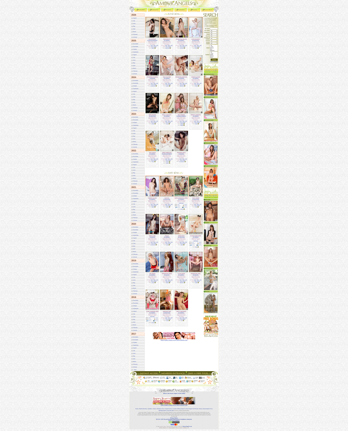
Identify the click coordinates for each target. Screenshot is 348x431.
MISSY (153, 206)
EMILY (153, 48)
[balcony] (214, 48)
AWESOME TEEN (167, 311)
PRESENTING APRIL (196, 273)
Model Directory (143, 408)
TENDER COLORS (152, 197)
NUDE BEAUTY (166, 39)
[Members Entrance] (173, 375)
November (135, 46)
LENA (167, 320)
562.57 (200, 243)
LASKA (167, 85)
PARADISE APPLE (181, 152)
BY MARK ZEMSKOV (181, 116)
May (134, 26)
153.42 (157, 320)
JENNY (167, 161)
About (200, 408)
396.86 (185, 205)
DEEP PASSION (152, 114)
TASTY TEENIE (195, 197)
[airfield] (214, 54)
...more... (135, 369)
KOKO (196, 123)
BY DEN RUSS (195, 40)
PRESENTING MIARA (167, 273)
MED (154, 45)
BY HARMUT (167, 40)
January (135, 37)
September (135, 52)
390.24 (179, 207)
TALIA (153, 161)
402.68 (157, 319)
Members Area (160, 408)
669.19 (193, 243)
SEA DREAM (152, 273)
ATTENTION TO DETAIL (152, 76)
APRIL (196, 282)
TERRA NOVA (181, 235)
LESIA (182, 244)
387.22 (150, 320)
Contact (175, 408)
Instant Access (168, 408)
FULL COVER (153, 46)
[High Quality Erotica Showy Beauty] (174, 404)
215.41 (200, 245)
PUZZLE (167, 235)
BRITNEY (182, 282)
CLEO (167, 244)
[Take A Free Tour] (198, 375)
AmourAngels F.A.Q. (208, 408)
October (135, 49)
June (134, 23)
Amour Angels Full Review (191, 408)
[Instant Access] (149, 375)
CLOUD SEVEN (181, 273)
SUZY (167, 123)
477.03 (150, 319)
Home (136, 408)
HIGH (152, 45)
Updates (150, 408)
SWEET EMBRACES (166, 152)
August (134, 18)
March (134, 31)
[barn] (214, 49)
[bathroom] (214, 50)
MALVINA (167, 48)
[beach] (214, 57)
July (134, 20)
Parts (178, 204)
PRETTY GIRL (152, 235)
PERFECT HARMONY (196, 114)
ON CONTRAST (152, 39)
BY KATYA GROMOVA (152, 40)
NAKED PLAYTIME (195, 76)
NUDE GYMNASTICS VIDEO (181, 197)
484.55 (179, 205)
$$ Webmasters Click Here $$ (166, 410)
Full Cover (181, 203)
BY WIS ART (195, 274)
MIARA (167, 282)
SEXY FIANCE (152, 152)
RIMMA (181, 125)
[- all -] (214, 45)
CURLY (153, 123)
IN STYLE (167, 197)
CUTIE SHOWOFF (195, 39)
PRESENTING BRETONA (181, 76)
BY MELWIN (152, 78)
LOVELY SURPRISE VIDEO (152, 311)
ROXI (196, 48)
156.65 (185, 207)
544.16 (193, 245)
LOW (157, 45)
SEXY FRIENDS (181, 114)
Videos (154, 408)
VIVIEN (196, 85)
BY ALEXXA (166, 274)
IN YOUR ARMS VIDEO (195, 235)
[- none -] (214, 46)
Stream (185, 204)
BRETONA (182, 85)
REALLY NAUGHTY (166, 114)
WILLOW (182, 48)
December (135, 43)
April (134, 29)
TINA (196, 206)
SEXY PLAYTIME (167, 76)
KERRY (181, 123)
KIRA (196, 246)
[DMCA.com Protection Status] (174, 423)
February (135, 34)
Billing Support (181, 408)
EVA (182, 320)
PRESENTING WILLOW (181, 39)
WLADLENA (152, 85)
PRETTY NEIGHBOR (181, 311)
